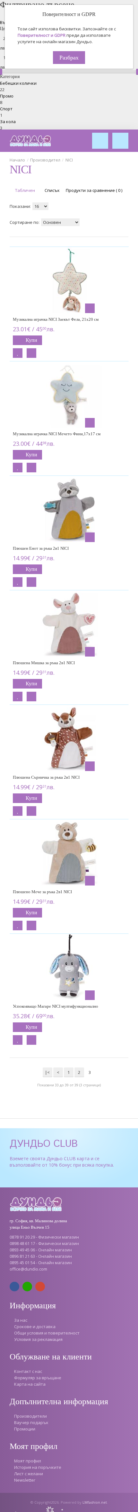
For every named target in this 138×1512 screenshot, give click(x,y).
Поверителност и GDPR (41, 35)
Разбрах (69, 57)
